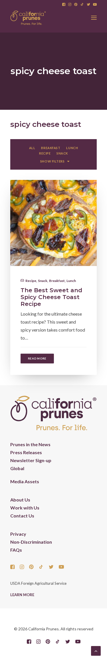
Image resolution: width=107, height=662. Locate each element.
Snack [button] (62, 153)
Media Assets (24, 481)
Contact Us (22, 515)
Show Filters (52, 161)
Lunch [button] (72, 148)
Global (17, 468)
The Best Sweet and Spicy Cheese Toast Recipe (51, 297)
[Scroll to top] (96, 650)
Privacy (18, 534)
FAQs (16, 550)
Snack (42, 281)
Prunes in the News (30, 444)
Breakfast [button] (50, 148)
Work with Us (24, 507)
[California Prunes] (28, 18)
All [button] (32, 148)
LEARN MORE (22, 594)
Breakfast (57, 281)
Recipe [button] (45, 153)
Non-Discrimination (31, 542)
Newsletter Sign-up (30, 460)
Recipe (30, 281)
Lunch (71, 281)
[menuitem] (64, 4)
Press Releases (26, 452)
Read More (37, 358)
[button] (64, 4)
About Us (20, 499)
